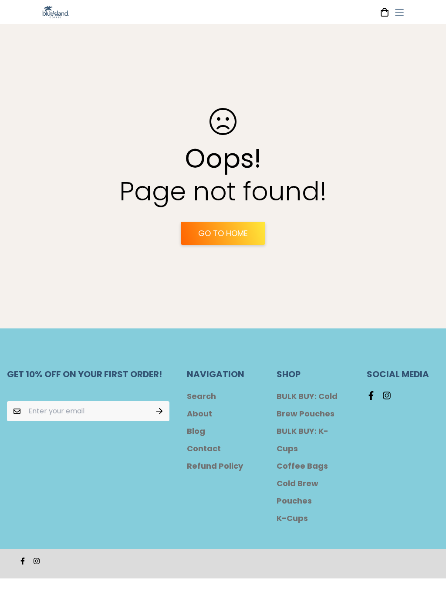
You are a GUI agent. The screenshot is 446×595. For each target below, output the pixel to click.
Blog (196, 431)
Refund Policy (215, 465)
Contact (204, 448)
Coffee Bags (302, 465)
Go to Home (223, 233)
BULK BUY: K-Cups (302, 440)
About (199, 413)
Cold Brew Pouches (297, 492)
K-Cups (292, 518)
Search (201, 396)
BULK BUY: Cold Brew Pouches (307, 405)
